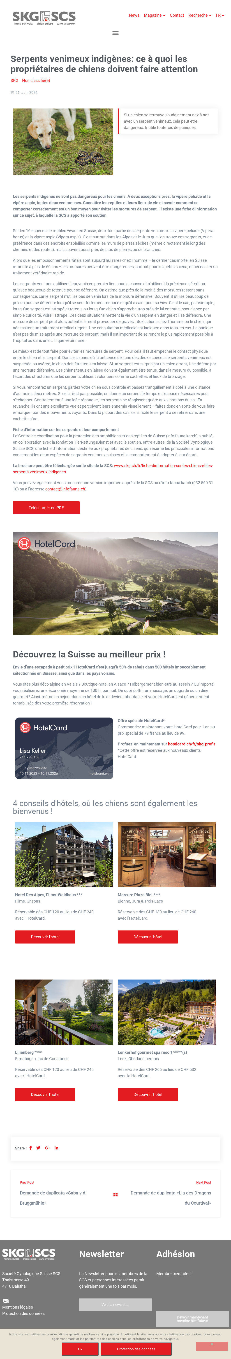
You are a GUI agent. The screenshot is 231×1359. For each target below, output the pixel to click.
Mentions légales (17, 1307)
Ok (80, 1349)
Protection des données (23, 1313)
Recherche (198, 15)
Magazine (153, 15)
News (134, 15)
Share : (21, 1148)
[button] (116, 33)
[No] (212, 1346)
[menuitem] (220, 15)
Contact (177, 15)
